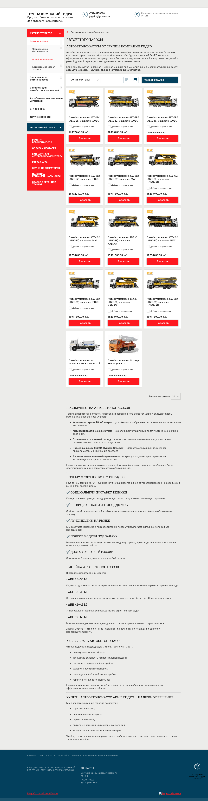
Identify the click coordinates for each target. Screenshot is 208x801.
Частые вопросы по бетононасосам (100, 755)
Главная (31, 755)
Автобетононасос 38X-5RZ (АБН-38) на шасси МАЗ (123, 177)
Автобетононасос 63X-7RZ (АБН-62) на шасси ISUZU (123, 119)
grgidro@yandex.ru (99, 16)
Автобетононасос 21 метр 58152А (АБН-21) (123, 362)
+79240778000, (97, 13)
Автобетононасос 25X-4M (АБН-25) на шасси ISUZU (84, 119)
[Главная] (67, 32)
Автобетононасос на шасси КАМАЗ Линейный (84, 362)
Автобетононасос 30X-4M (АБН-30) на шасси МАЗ (84, 239)
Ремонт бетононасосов (42, 141)
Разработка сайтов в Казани (42, 793)
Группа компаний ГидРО (49, 14)
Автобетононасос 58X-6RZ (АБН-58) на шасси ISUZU (162, 119)
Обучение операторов (46, 168)
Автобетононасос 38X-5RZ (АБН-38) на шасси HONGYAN (162, 302)
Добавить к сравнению (83, 126)
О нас (40, 755)
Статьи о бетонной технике (44, 183)
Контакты (50, 755)
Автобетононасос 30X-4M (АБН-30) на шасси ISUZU (162, 239)
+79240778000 (87, 780)
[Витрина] (127, 80)
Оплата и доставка (44, 148)
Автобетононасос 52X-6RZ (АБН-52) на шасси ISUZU (84, 177)
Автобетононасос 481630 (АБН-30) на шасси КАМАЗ (122, 302)
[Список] (135, 80)
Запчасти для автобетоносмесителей (47, 155)
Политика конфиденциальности (46, 175)
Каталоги (76, 755)
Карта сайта (39, 162)
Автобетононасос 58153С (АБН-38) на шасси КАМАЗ (122, 240)
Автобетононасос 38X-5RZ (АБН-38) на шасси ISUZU (84, 300)
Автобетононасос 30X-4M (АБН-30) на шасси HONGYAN (162, 179)
